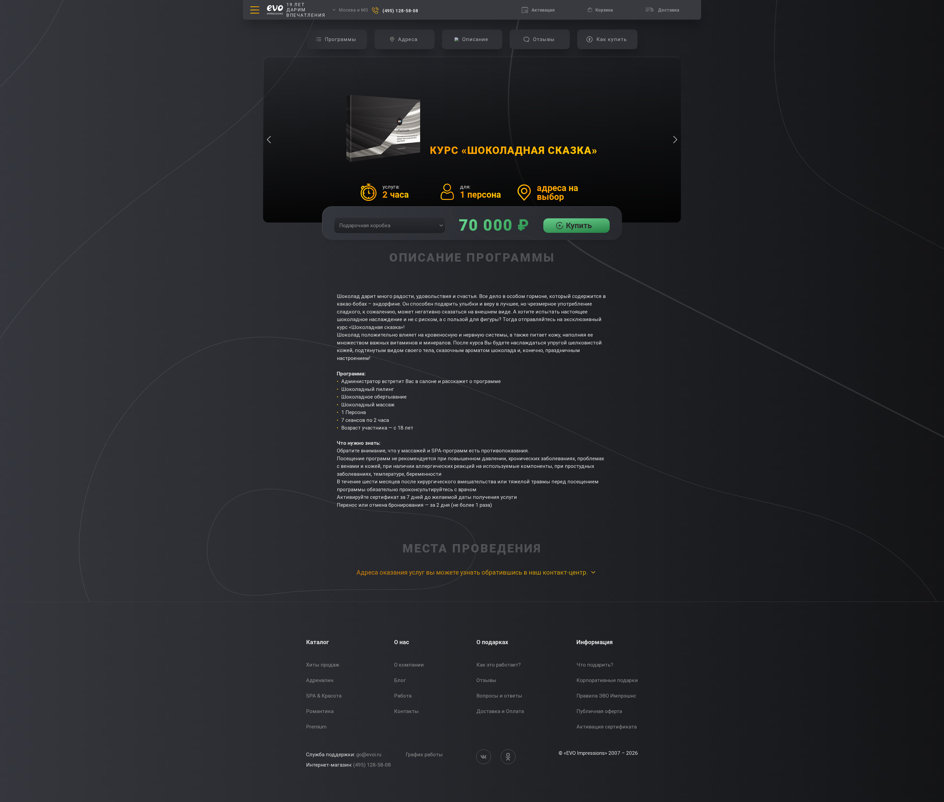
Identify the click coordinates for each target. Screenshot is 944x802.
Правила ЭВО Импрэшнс (606, 696)
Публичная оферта (599, 711)
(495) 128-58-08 (372, 765)
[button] (675, 139)
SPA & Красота (323, 696)
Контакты (406, 711)
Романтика (320, 711)
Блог (400, 680)
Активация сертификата (606, 727)
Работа (403, 696)
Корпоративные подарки (607, 680)
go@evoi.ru (368, 754)
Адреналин (319, 680)
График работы (424, 754)
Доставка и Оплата (500, 711)
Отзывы (486, 680)
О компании (409, 665)
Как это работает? (498, 665)
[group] (337, 39)
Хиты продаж (322, 665)
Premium (316, 727)
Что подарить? (594, 665)
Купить (579, 225)
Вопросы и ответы (499, 696)
